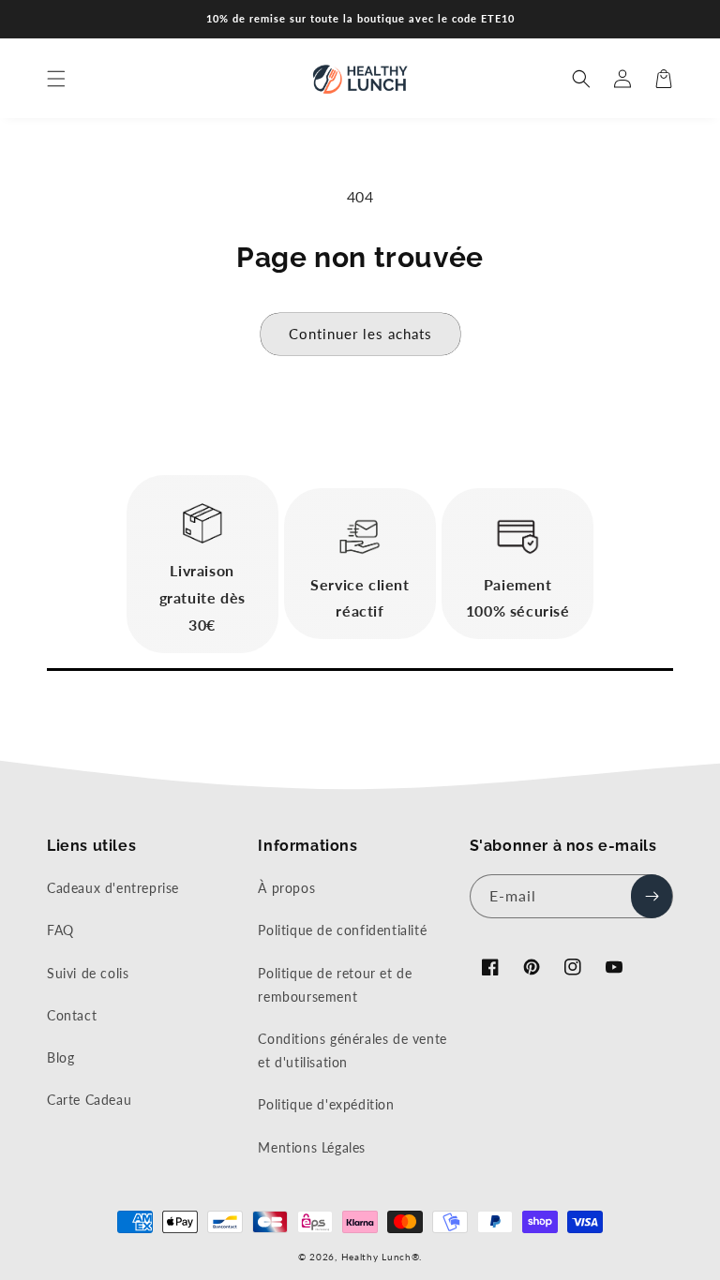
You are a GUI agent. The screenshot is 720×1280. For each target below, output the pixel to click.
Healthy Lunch (376, 1256)
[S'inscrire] (651, 896)
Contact (72, 1015)
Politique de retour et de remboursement (335, 985)
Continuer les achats (360, 333)
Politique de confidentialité (342, 930)
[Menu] (56, 78)
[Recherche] (581, 78)
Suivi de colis (87, 973)
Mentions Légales (312, 1147)
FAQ (60, 930)
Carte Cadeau (89, 1100)
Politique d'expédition (326, 1104)
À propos (286, 888)
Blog (60, 1057)
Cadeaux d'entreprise (113, 888)
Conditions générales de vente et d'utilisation (352, 1050)
